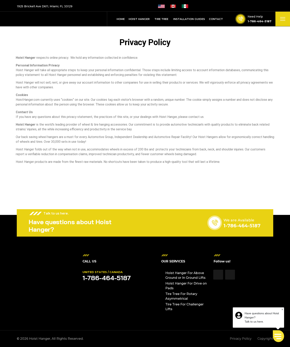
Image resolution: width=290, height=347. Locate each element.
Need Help (255, 16)
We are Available (239, 220)
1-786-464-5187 (259, 21)
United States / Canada (102, 272)
